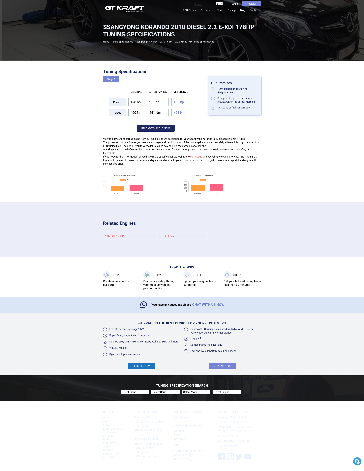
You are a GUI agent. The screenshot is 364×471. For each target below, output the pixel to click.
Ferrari (107, 425)
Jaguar (107, 446)
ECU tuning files (145, 448)
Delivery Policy (183, 455)
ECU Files (188, 10)
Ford (106, 439)
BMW (106, 421)
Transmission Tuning (148, 429)
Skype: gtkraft (183, 417)
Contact (254, 10)
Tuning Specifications (122, 41)
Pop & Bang (142, 425)
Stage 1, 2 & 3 (143, 417)
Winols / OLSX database (150, 421)
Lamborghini (111, 453)
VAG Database (144, 452)
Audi (106, 417)
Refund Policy (182, 459)
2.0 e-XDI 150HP (114, 236)
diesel (170, 41)
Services (205, 10)
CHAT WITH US (222, 365)
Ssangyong (141, 41)
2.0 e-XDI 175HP (168, 236)
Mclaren (108, 450)
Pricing (232, 10)
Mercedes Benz (113, 428)
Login (234, 3)
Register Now (141, 365)
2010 (162, 41)
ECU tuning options (147, 456)
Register (251, 3)
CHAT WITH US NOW (208, 305)
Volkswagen (110, 432)
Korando (153, 41)
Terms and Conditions (188, 451)
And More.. (110, 457)
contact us (196, 156)
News (220, 10)
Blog (242, 10)
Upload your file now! (155, 128)
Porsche (108, 435)
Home (106, 41)
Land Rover (110, 443)
